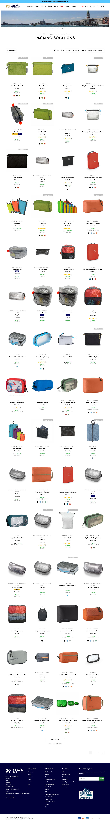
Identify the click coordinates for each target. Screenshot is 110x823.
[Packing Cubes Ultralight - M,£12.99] (67, 568)
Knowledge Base (66, 774)
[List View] (58, 50)
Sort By (84, 50)
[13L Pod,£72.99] (42, 520)
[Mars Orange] (95, 187)
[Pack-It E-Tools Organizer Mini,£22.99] (17, 657)
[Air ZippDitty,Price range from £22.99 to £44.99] (67, 206)
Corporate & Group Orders (52, 794)
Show (62, 50)
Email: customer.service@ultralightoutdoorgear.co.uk (17, 792)
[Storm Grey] (94, 233)
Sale (29, 784)
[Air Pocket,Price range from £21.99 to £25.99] (17, 206)
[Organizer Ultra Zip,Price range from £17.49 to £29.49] (42, 385)
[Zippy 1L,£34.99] (67, 114)
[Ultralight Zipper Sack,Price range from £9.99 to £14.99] (67, 160)
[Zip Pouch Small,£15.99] (42, 252)
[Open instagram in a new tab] (10, 797)
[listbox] (95, 50)
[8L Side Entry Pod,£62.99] (17, 568)
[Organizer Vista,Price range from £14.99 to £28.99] (67, 339)
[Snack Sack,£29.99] (67, 520)
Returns (47, 792)
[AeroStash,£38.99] (17, 114)
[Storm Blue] (17, 367)
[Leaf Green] (19, 96)
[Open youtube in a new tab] (13, 797)
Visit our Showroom (50, 779)
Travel (29, 779)
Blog (46, 807)
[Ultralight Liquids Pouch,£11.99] (92, 657)
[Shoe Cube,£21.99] (42, 657)
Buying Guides (65, 784)
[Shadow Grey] (93, 684)
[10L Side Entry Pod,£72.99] (92, 568)
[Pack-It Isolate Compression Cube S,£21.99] (92, 703)
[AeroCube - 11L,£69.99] (42, 295)
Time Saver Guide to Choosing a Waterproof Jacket (55, 1)
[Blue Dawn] (91, 233)
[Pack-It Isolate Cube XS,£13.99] (92, 206)
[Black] (17, 96)
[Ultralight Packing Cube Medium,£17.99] (92, 252)
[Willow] (45, 502)
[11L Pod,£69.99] (92, 475)
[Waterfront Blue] (69, 98)
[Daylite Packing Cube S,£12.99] (42, 614)
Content (30, 787)
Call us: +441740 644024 (12, 789)
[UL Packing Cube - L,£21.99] (17, 614)
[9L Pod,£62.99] (17, 475)
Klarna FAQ (48, 787)
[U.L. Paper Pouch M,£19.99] (42, 68)
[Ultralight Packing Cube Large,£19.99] (67, 475)
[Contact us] (90, 7)
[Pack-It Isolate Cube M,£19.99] (67, 614)
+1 (47, 502)
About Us (47, 774)
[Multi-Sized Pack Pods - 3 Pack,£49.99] (67, 703)
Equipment (30, 772)
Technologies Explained (68, 782)
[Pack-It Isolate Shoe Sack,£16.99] (42, 475)
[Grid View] (54, 50)
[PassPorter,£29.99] (42, 431)
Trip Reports (65, 779)
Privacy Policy (48, 799)
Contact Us (47, 777)
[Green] (66, 733)
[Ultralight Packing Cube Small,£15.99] (92, 160)
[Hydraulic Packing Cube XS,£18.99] (67, 385)
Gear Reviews (65, 777)
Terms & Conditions (50, 802)
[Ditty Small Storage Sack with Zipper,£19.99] (92, 68)
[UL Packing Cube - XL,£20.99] (17, 703)
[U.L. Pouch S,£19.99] (42, 114)
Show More (55, 740)
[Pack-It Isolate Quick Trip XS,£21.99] (67, 657)
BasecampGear (66, 787)
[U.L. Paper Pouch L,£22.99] (17, 160)
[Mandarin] (96, 233)
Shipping (47, 789)
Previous (25, 2)
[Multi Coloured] (69, 733)
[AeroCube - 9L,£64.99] (17, 252)
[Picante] (66, 415)
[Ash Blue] (93, 458)
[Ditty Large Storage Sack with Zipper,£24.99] (92, 114)
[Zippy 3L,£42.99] (17, 295)
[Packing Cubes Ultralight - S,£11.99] (17, 339)
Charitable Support (49, 784)
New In (30, 782)
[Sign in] (94, 7)
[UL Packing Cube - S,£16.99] (67, 252)
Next (84, 2)
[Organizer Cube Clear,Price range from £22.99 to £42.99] (17, 520)
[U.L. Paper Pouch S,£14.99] (17, 68)
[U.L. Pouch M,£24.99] (42, 206)
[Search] (97, 6)
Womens (30, 777)
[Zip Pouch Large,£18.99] (67, 431)
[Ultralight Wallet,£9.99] (67, 68)
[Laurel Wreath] (69, 415)
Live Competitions (49, 782)
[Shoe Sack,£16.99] (92, 431)
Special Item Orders (50, 797)
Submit (102, 778)
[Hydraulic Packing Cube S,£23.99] (92, 520)
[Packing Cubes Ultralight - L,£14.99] (42, 703)
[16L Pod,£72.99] (42, 568)
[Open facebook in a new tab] (7, 797)
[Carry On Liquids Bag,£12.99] (42, 339)
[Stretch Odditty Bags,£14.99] (92, 339)
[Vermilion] (14, 96)
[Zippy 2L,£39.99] (42, 160)
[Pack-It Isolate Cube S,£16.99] (92, 385)
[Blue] (41, 369)
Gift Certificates (49, 772)
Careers (47, 804)
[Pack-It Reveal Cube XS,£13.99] (92, 614)
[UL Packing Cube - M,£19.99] (92, 295)
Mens (29, 774)
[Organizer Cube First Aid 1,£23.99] (17, 385)
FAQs (63, 772)
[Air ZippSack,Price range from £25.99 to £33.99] (17, 431)
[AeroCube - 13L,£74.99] (67, 295)
